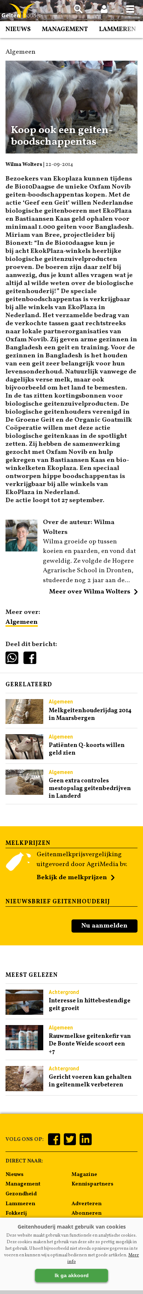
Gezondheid (21, 1194)
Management (65, 29)
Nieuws (18, 29)
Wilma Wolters (24, 164)
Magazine (84, 1174)
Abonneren (87, 1213)
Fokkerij (16, 1213)
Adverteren (87, 1203)
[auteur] (21, 549)
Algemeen (22, 622)
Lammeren (117, 29)
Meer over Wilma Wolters (89, 591)
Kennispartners (92, 1184)
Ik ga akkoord (72, 1275)
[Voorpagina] (22, 11)
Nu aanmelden (104, 925)
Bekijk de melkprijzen (72, 877)
